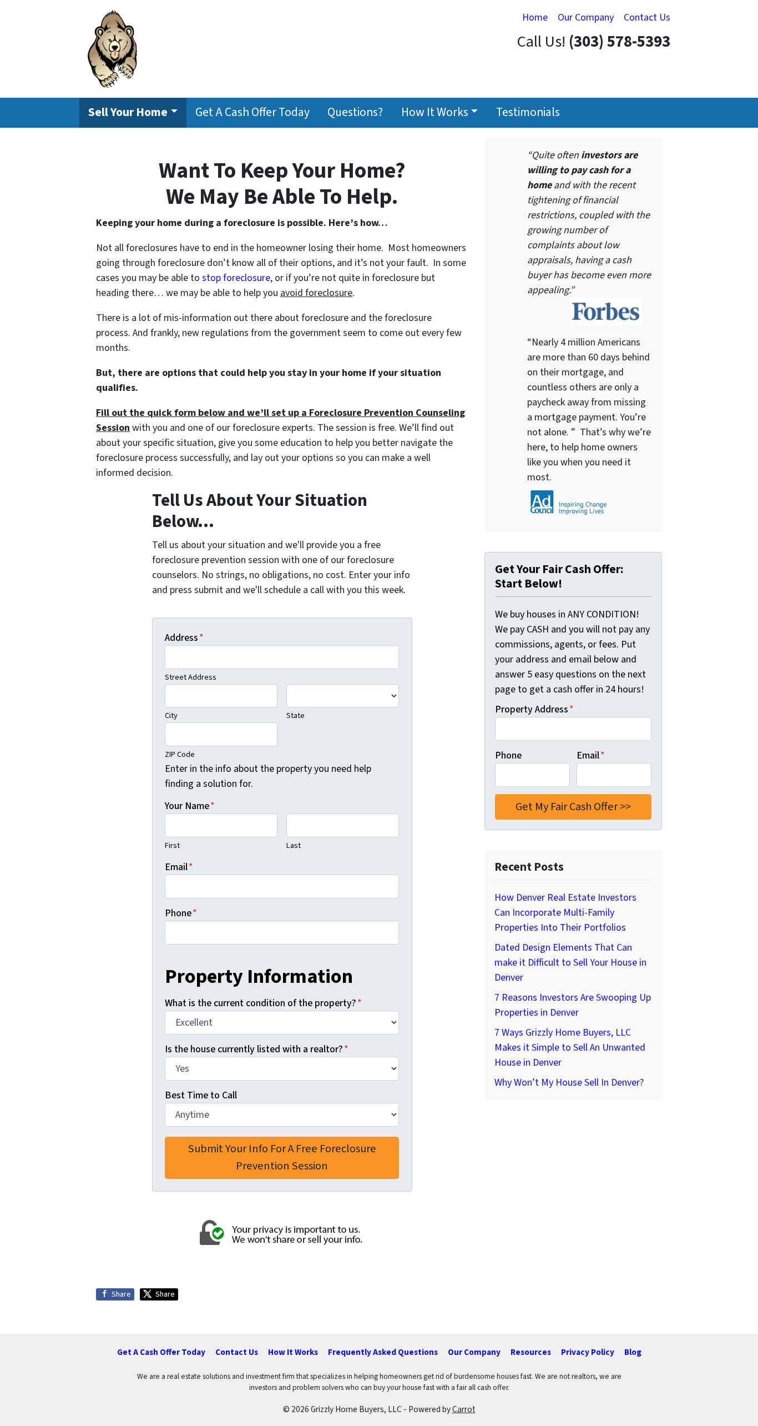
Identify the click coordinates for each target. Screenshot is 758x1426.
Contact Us (647, 17)
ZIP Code (180, 754)
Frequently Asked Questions (383, 1352)
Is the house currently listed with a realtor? (256, 1049)
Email (179, 867)
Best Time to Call (201, 1095)
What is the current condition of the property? (263, 1003)
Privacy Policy (587, 1352)
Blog (632, 1352)
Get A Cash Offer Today (252, 112)
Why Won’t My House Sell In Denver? (569, 1082)
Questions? (355, 112)
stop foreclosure (236, 278)
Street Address (190, 677)
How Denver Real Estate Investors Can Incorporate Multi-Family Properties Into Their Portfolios (565, 913)
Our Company (586, 17)
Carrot (464, 1409)
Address (184, 638)
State (295, 715)
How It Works (434, 112)
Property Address (534, 709)
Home (535, 17)
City (171, 715)
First (172, 845)
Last (293, 845)
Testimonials (528, 112)
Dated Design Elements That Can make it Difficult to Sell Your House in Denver (570, 963)
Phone (181, 913)
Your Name (190, 806)
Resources (531, 1352)
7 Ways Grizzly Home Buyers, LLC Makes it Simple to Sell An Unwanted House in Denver (569, 1048)
